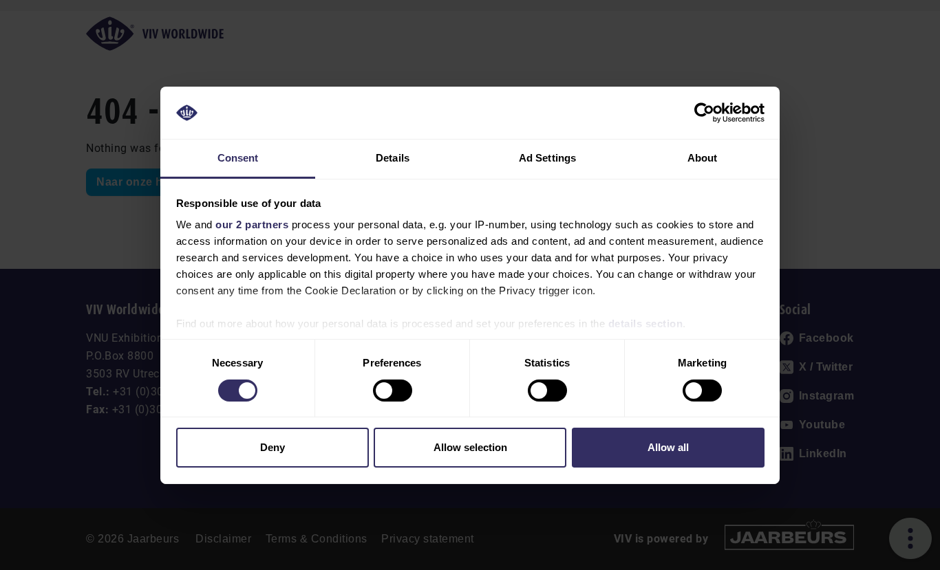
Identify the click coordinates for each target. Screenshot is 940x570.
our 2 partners (251, 224)
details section (645, 323)
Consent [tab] (238, 158)
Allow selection (470, 447)
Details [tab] (392, 158)
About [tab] (702, 158)
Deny (272, 447)
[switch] (392, 391)
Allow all (668, 447)
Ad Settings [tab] (547, 158)
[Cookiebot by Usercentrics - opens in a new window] (704, 112)
